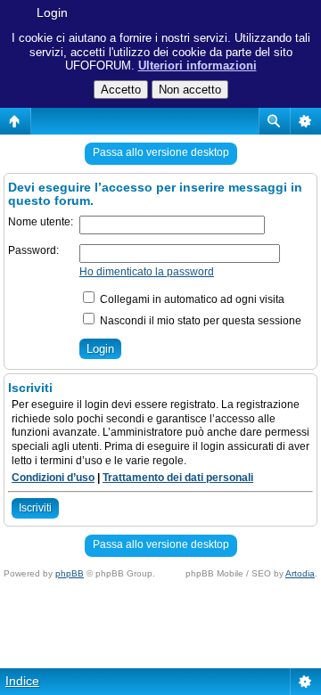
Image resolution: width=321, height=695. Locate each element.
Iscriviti (35, 508)
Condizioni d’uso (53, 477)
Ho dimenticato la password (146, 272)
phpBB (69, 573)
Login (52, 12)
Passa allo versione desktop (161, 152)
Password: (33, 250)
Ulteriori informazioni (197, 65)
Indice (22, 681)
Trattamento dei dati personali (178, 477)
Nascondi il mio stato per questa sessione (199, 321)
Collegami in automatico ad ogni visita (190, 299)
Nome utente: (40, 222)
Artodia (300, 573)
